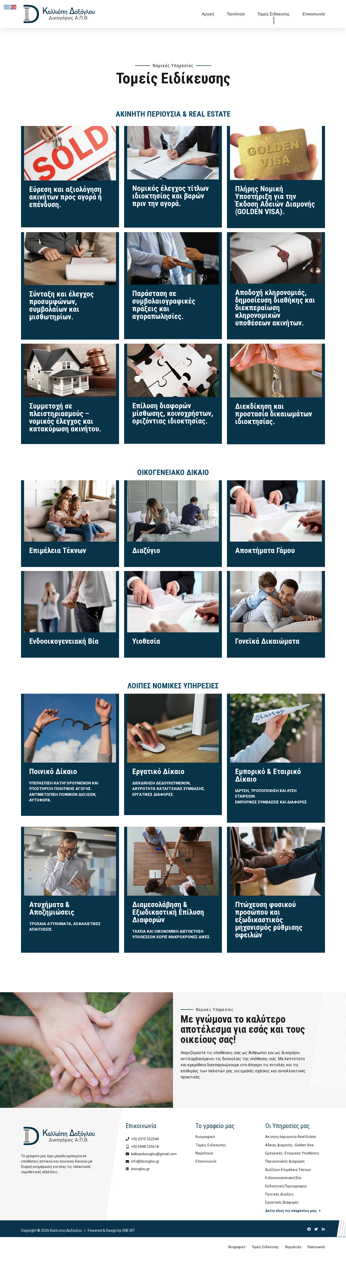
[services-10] (70, 728)
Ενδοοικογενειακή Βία (283, 1178)
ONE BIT (128, 1230)
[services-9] (276, 385)
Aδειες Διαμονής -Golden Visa (289, 1145)
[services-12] (276, 728)
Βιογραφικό (205, 1137)
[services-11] (173, 728)
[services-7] (70, 370)
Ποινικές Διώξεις (279, 1194)
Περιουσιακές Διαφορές (285, 1161)
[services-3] (276, 153)
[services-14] (173, 861)
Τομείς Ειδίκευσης (273, 13)
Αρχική (208, 13)
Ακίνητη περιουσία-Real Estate (290, 1137)
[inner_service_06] (276, 601)
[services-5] (173, 258)
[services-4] (70, 258)
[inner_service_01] (70, 511)
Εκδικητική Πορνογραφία (285, 1186)
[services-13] (70, 861)
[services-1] (70, 153)
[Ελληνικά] (7, 6)
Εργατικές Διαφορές (282, 1202)
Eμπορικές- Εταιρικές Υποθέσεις (292, 1153)
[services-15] (276, 861)
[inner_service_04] (70, 601)
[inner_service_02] (173, 511)
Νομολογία (204, 1153)
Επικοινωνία (313, 13)
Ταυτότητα (236, 13)
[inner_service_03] (276, 511)
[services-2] (173, 152)
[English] (13, 6)
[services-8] (173, 370)
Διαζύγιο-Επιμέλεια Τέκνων (288, 1170)
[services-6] (276, 258)
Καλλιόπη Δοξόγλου (66, 1230)
